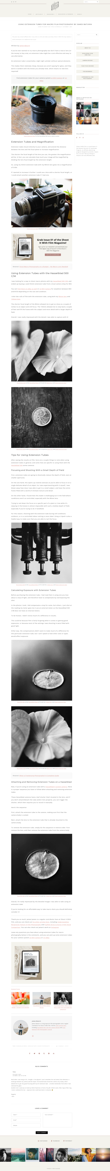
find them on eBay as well (27, 289)
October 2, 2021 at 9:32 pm (19, 1075)
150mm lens (15, 299)
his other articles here (41, 922)
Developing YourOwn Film (87, 54)
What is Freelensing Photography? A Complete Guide (39, 776)
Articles (39, 14)
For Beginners (87, 71)
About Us (88, 48)
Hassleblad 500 (17, 465)
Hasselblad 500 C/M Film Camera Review (41, 1006)
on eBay (46, 938)
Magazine (50, 14)
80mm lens (63, 296)
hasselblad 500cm (21, 1046)
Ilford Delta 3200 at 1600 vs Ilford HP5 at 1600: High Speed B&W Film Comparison (63, 1007)
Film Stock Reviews (87, 66)
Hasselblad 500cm (51, 228)
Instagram (55, 927)
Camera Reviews (88, 60)
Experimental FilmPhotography (87, 77)
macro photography (43, 1046)
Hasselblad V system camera (56, 787)
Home (30, 14)
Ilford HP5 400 (21, 702)
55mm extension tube (29, 136)
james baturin (32, 1046)
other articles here (61, 1025)
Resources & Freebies (65, 14)
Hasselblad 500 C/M (60, 281)
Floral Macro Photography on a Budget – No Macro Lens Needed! (43, 267)
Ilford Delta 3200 (21, 383)
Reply (14, 1072)
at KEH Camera (56, 78)
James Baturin (25, 46)
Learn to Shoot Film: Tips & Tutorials (49, 26)
